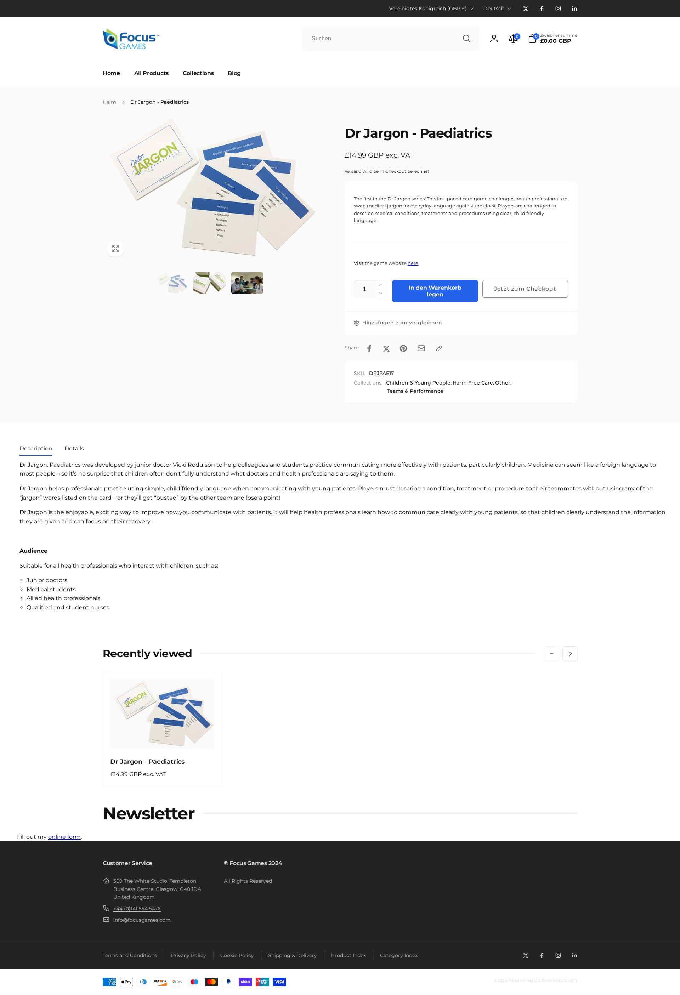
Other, (503, 383)
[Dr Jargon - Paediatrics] (162, 736)
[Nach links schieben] (551, 653)
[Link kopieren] (439, 348)
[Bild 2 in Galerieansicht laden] (209, 283)
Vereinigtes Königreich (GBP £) (428, 8)
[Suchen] (467, 39)
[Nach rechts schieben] (569, 653)
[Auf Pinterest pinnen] (403, 348)
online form (64, 837)
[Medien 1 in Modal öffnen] (209, 189)
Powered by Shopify (559, 980)
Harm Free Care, (473, 383)
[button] (552, 38)
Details (74, 448)
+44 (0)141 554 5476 (137, 908)
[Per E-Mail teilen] (421, 348)
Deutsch (493, 8)
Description (35, 448)
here (413, 263)
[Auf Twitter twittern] (386, 348)
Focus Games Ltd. (525, 980)
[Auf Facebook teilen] (369, 348)
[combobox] (390, 38)
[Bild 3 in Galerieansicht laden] (247, 283)
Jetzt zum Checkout (525, 288)
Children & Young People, (419, 383)
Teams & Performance (415, 391)
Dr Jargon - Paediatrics (147, 762)
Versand (353, 171)
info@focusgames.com (142, 920)
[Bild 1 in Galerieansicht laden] (171, 283)
